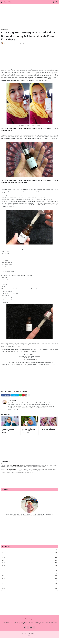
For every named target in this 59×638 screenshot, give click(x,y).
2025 (29, 549)
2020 (29, 562)
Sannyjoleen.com (9, 351)
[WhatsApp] (20, 395)
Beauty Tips (19, 391)
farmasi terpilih (26, 351)
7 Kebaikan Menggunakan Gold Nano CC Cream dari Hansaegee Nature (28, 429)
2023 (29, 555)
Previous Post (5, 485)
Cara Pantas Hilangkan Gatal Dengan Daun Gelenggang (48, 428)
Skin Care (24, 391)
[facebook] (25, 627)
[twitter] (28, 627)
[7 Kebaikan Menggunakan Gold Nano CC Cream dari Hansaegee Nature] (29, 421)
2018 (29, 568)
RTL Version (34, 635)
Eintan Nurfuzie (12, 400)
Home (2, 29)
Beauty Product (11, 391)
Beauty (6, 29)
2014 (29, 578)
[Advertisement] (29, 16)
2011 (29, 586)
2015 (29, 575)
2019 (29, 565)
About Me (28, 635)
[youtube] (31, 627)
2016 (29, 573)
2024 (29, 552)
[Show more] (29, 395)
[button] (1, 2)
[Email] (26, 395)
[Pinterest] (23, 395)
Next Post (55, 485)
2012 (29, 583)
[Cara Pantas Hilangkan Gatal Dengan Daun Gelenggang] (49, 421)
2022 (29, 557)
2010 (29, 588)
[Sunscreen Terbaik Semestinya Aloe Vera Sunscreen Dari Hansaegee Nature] (10, 421)
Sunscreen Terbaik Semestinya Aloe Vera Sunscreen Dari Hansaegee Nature (9, 430)
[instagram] (34, 627)
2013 (29, 580)
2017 (29, 570)
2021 (29, 560)
